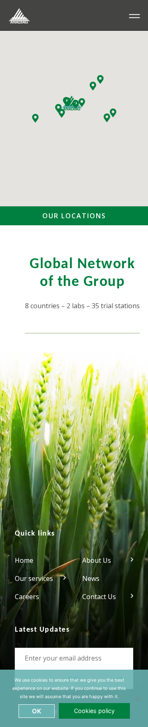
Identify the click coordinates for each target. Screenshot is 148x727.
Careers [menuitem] (27, 596)
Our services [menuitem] (34, 578)
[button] (35, 118)
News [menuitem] (90, 578)
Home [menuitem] (24, 560)
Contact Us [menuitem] (99, 596)
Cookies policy (94, 710)
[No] (138, 698)
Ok (36, 711)
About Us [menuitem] (96, 560)
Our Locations (74, 215)
